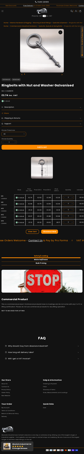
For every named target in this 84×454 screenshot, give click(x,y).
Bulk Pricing (41, 263)
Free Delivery (25, 6)
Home (6, 23)
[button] (2, 11)
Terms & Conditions (8, 410)
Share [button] (6, 113)
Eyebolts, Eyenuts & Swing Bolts (50, 26)
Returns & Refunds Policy (10, 413)
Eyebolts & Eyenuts (60, 23)
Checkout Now (49, 231)
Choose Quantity (7, 139)
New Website (6, 395)
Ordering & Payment (50, 384)
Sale (44, 408)
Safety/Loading (41, 256)
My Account (6, 408)
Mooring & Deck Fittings (42, 23)
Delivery (4, 416)
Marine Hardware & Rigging (20, 23)
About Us (5, 384)
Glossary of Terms (49, 389)
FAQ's (45, 387)
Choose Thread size (8, 130)
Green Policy (6, 392)
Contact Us (31, 240)
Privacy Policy (6, 389)
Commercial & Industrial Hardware (23, 26)
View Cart (32, 231)
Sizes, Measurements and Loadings (55, 392)
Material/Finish (41, 259)
